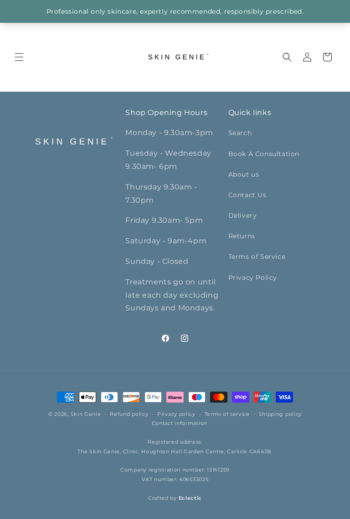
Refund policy (129, 414)
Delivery (242, 215)
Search (240, 133)
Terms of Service (257, 256)
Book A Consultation (263, 154)
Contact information (179, 423)
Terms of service (227, 414)
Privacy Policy (252, 277)
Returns (241, 236)
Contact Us (247, 195)
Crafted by (175, 498)
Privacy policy (176, 414)
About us (243, 174)
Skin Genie (86, 414)
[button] (19, 57)
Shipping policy (280, 414)
